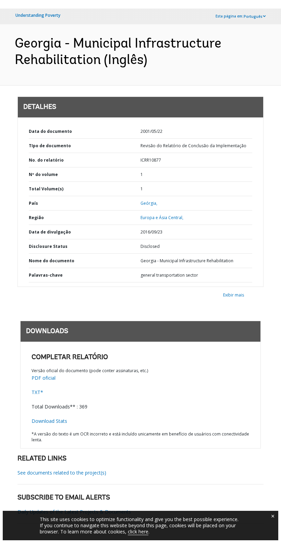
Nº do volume (43, 174)
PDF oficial (44, 378)
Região (36, 217)
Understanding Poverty (37, 15)
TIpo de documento (50, 146)
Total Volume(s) (46, 189)
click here (138, 531)
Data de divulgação (50, 232)
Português (253, 16)
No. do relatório (46, 160)
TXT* (37, 392)
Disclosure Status (48, 246)
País (33, 203)
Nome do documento (51, 261)
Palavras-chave (46, 275)
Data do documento (50, 131)
